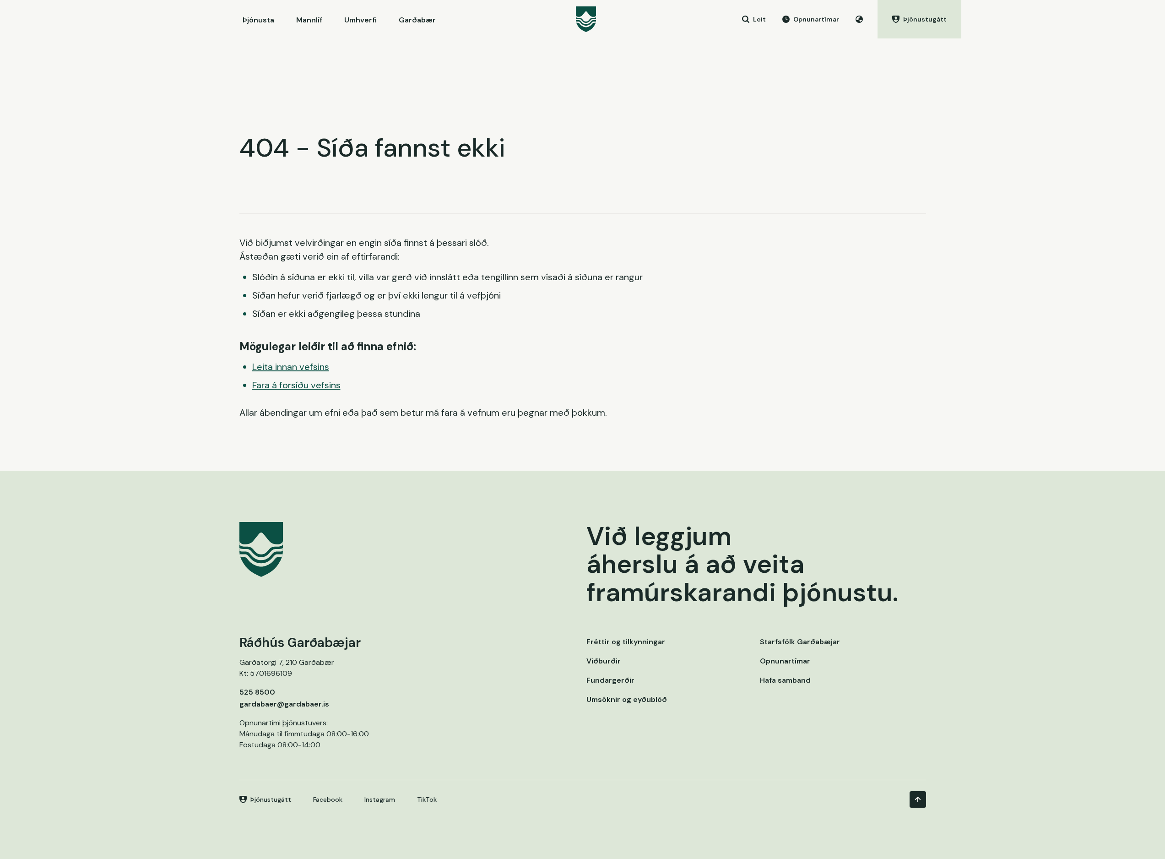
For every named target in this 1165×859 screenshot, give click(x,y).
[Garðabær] (586, 19)
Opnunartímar (785, 661)
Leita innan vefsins (290, 367)
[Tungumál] (859, 19)
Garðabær (417, 20)
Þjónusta (258, 20)
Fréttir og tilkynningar (625, 642)
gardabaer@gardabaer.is (284, 704)
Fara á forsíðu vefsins (296, 385)
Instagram (379, 799)
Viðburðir (603, 661)
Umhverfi (360, 20)
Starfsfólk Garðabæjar (800, 642)
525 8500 (257, 692)
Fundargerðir (610, 680)
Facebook (327, 799)
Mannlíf (309, 20)
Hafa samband (785, 680)
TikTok (427, 799)
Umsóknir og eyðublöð (626, 699)
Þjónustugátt (270, 799)
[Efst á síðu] (918, 799)
